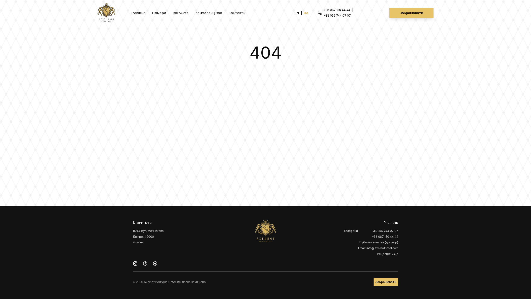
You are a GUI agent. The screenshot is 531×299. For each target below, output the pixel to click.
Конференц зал (208, 13)
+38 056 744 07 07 (337, 15)
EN (297, 13)
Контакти (237, 13)
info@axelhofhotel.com (382, 248)
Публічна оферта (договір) (378, 242)
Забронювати (411, 13)
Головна (138, 13)
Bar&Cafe (181, 13)
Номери (159, 13)
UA (306, 13)
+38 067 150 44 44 (337, 10)
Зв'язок (391, 222)
